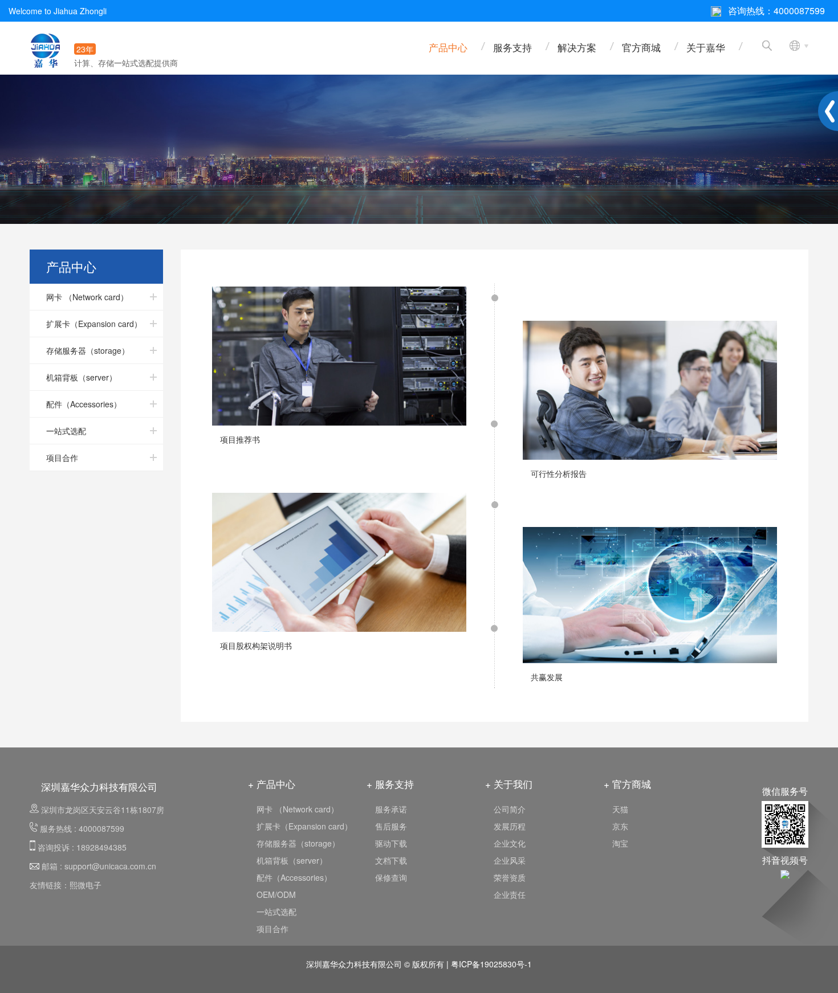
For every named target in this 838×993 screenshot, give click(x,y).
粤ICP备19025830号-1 (491, 964)
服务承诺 (391, 809)
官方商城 (641, 47)
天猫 (620, 809)
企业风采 (510, 860)
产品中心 (448, 47)
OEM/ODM (276, 894)
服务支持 (512, 47)
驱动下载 (391, 843)
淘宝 (620, 843)
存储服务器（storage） (298, 843)
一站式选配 (276, 911)
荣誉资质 (510, 877)
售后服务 (391, 826)
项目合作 (272, 928)
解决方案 (577, 47)
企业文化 (510, 843)
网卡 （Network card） (298, 809)
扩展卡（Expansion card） (304, 826)
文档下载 (391, 860)
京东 (620, 826)
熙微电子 (85, 884)
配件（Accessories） (294, 877)
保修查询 (391, 877)
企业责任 (510, 894)
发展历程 (510, 826)
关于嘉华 (705, 47)
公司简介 (510, 809)
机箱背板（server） (292, 860)
